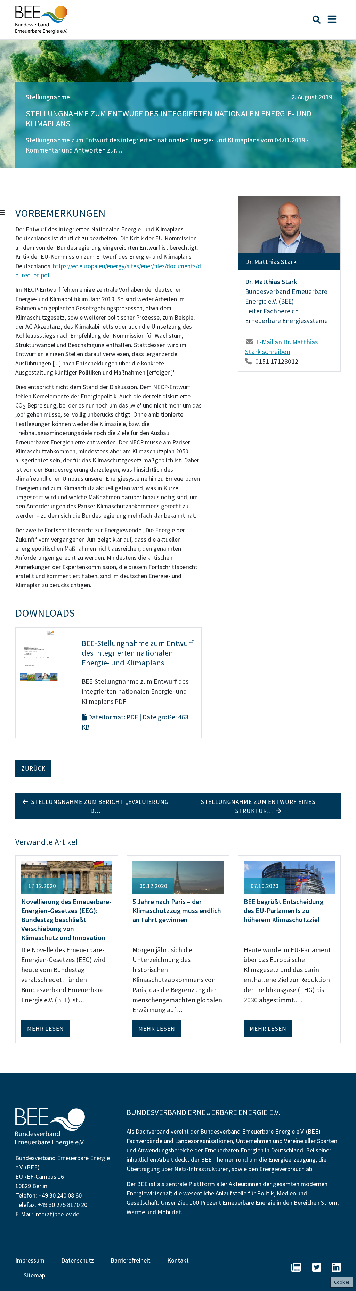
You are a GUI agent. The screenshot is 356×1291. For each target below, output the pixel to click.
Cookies (341, 1282)
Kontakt (178, 1260)
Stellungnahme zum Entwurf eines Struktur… (258, 806)
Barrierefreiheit (131, 1260)
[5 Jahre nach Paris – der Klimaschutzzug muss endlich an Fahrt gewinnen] (178, 877)
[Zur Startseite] (41, 20)
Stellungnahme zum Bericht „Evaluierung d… (98, 806)
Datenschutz (77, 1260)
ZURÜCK (33, 768)
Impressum (29, 1260)
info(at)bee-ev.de (56, 1214)
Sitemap (34, 1275)
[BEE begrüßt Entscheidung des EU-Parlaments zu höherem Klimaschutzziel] (289, 877)
